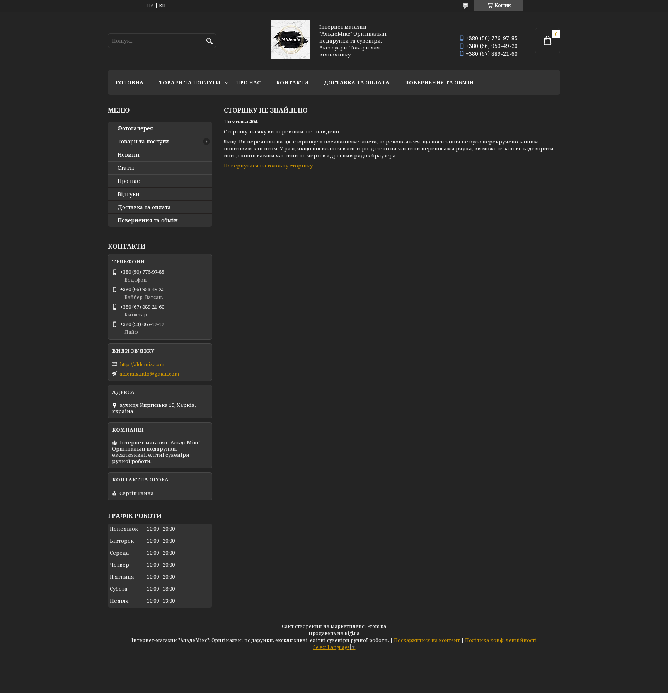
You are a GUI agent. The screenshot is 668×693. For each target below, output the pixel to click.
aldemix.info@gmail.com (149, 373)
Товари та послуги (189, 82)
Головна (129, 82)
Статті (126, 167)
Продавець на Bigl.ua (334, 633)
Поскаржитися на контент (427, 640)
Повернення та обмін (439, 82)
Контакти (292, 82)
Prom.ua (376, 626)
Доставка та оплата (356, 82)
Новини (129, 154)
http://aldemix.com (142, 364)
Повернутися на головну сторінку (268, 165)
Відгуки (129, 194)
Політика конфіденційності (501, 640)
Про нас (248, 82)
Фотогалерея (135, 128)
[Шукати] (209, 41)
